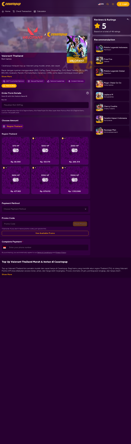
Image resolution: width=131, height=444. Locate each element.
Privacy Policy (61, 252)
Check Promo (80, 224)
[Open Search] (107, 4)
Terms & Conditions (44, 252)
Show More (7, 77)
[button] (113, 4)
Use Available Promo (45, 233)
